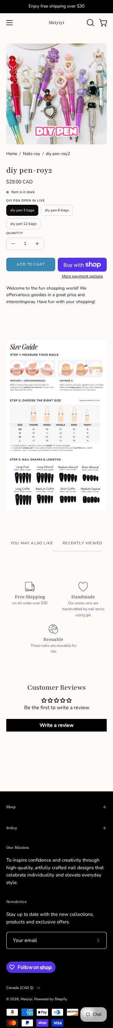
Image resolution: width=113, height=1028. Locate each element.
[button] (89, 22)
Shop (10, 806)
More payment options (82, 276)
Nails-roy (31, 154)
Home (11, 154)
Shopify (61, 999)
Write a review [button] (57, 725)
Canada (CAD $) (20, 987)
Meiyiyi (56, 23)
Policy (11, 827)
